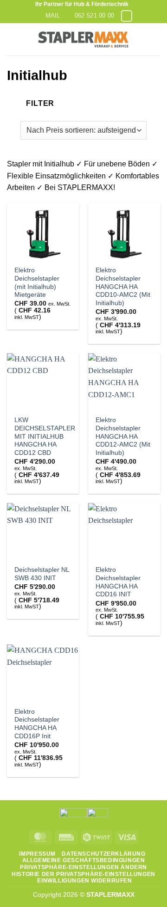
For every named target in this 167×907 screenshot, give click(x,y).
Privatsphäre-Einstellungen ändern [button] (83, 867)
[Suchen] (156, 39)
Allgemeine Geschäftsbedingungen (83, 860)
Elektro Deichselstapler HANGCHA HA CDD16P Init (36, 724)
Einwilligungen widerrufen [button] (84, 880)
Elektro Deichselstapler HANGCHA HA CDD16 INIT (118, 582)
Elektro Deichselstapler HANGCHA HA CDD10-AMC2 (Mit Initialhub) (123, 286)
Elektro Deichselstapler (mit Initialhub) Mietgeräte (36, 282)
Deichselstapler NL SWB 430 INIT (41, 574)
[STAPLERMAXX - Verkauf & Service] (83, 39)
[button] (12, 39)
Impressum (37, 854)
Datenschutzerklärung (103, 854)
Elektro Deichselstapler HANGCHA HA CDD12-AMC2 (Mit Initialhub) (123, 436)
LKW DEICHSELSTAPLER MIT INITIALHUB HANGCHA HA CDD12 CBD (44, 436)
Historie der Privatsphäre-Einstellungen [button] (83, 874)
